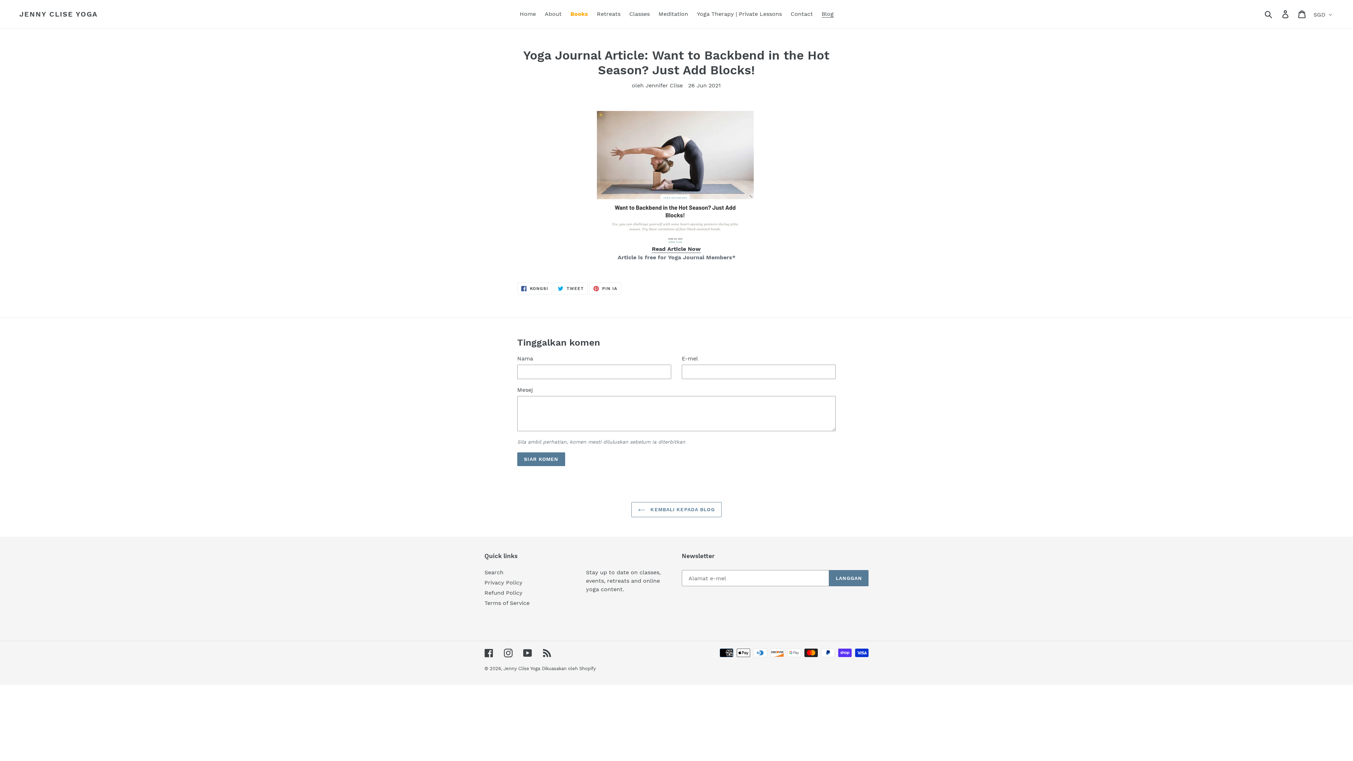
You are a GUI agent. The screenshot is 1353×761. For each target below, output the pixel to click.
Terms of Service (507, 603)
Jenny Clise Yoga (58, 14)
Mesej (525, 389)
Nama (525, 358)
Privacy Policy (503, 582)
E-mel (690, 358)
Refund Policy (503, 592)
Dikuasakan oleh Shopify (569, 668)
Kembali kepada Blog (682, 509)
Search (493, 572)
